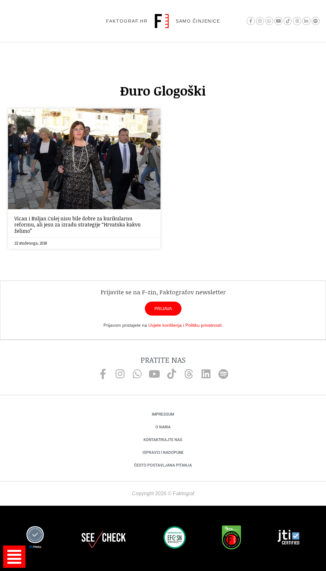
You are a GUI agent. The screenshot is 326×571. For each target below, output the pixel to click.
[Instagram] (260, 21)
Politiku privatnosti (203, 325)
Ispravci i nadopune (163, 452)
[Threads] (297, 21)
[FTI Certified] (288, 538)
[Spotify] (316, 21)
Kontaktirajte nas (163, 440)
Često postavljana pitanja (163, 465)
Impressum (163, 414)
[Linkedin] (206, 374)
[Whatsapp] (269, 21)
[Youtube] (278, 21)
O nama (163, 427)
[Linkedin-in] (306, 21)
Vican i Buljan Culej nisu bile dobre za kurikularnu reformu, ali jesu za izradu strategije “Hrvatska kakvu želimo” (77, 224)
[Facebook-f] (251, 21)
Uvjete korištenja (165, 325)
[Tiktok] (288, 21)
